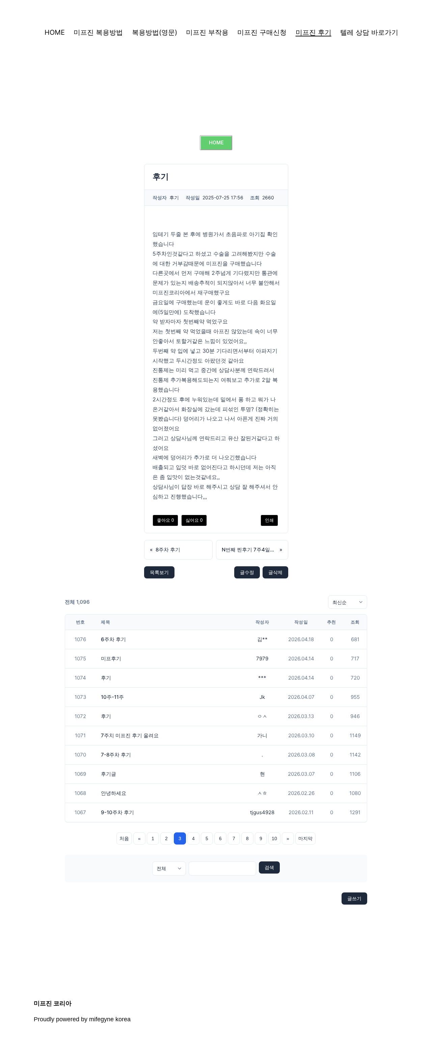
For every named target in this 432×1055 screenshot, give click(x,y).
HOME (55, 32)
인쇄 (269, 520)
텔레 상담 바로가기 (369, 32)
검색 (269, 867)
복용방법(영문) (154, 32)
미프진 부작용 (207, 32)
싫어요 (194, 520)
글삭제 (275, 572)
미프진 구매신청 (262, 32)
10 (274, 838)
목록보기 (159, 572)
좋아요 (165, 520)
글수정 (247, 572)
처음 (124, 838)
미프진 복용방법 (98, 32)
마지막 (305, 838)
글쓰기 (354, 898)
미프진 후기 (313, 32)
